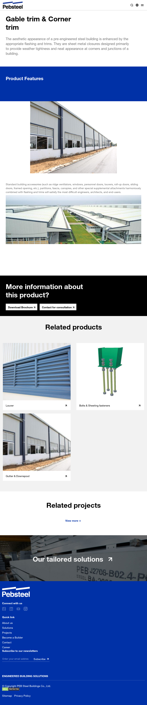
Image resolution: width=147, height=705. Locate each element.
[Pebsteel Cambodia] (16, 592)
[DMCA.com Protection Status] (11, 689)
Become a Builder (12, 637)
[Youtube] (18, 609)
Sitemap (7, 695)
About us (7, 622)
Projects (7, 632)
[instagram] (25, 609)
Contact (6, 642)
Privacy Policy (22, 695)
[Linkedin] (11, 609)
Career (6, 647)
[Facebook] (4, 609)
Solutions (7, 627)
